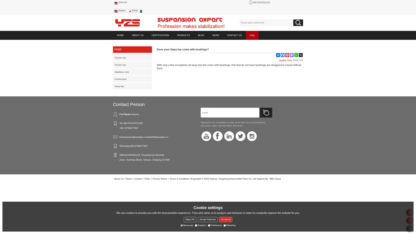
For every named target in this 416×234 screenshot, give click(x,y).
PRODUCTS (183, 35)
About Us (119, 179)
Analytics (202, 225)
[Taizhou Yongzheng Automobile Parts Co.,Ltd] (127, 22)
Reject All (190, 219)
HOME (120, 35)
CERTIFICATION (160, 35)
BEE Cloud (275, 179)
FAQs (147, 179)
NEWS (215, 35)
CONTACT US (234, 35)
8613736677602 (139, 146)
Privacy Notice (160, 179)
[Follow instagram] (252, 136)
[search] (298, 23)
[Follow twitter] (240, 136)
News (129, 179)
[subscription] (266, 112)
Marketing (230, 225)
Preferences (216, 225)
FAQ (252, 35)
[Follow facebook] (218, 136)
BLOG (201, 35)
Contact (138, 179)
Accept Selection (208, 219)
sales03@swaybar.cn (157, 137)
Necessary (188, 225)
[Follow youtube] (206, 136)
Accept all (225, 219)
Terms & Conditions (180, 179)
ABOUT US (137, 35)
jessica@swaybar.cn (136, 137)
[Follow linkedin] (229, 136)
